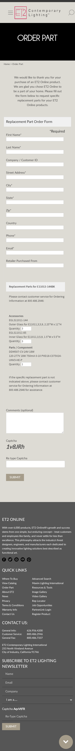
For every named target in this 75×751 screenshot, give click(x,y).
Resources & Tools (42, 587)
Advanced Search (41, 579)
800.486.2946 (35, 634)
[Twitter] (10, 559)
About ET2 (8, 592)
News (5, 596)
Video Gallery (39, 596)
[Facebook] (4, 559)
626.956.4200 (35, 630)
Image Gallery (39, 592)
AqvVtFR (19, 709)
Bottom (66, 742)
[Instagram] (16, 559)
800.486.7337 (35, 638)
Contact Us (8, 614)
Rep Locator (38, 601)
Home (7, 64)
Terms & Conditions (13, 605)
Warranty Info (9, 609)
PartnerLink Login (41, 609)
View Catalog (9, 583)
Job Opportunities (42, 605)
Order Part (8, 587)
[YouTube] (22, 559)
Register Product (41, 614)
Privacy (6, 601)
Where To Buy (10, 579)
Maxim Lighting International (48, 583)
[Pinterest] (29, 559)
